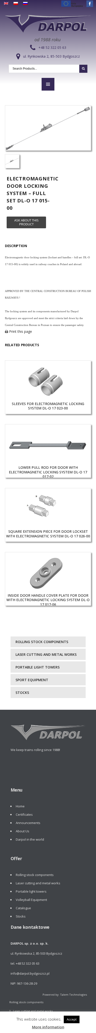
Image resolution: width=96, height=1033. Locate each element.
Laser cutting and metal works (46, 654)
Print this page (20, 331)
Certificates (24, 814)
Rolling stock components (42, 641)
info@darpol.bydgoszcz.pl (30, 973)
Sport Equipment (32, 680)
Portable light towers (38, 667)
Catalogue (23, 908)
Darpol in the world (30, 839)
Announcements (28, 823)
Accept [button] (72, 1019)
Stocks (22, 692)
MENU (48, 84)
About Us (22, 831)
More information (48, 1026)
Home (20, 806)
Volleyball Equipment (31, 899)
